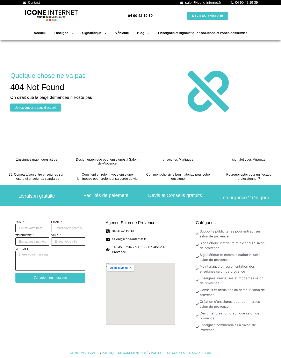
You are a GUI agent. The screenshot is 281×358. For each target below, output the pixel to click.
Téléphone (24, 235)
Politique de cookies (168, 353)
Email (55, 222)
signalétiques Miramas (248, 159)
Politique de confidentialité (125, 353)
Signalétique (92, 33)
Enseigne (61, 33)
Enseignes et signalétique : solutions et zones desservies (202, 33)
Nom (18, 222)
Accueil (39, 33)
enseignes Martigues (178, 159)
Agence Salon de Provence (130, 222)
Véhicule (122, 33)
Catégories (206, 222)
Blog (140, 33)
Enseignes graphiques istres (36, 159)
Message (22, 249)
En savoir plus (199, 353)
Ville (55, 235)
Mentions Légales (84, 353)
